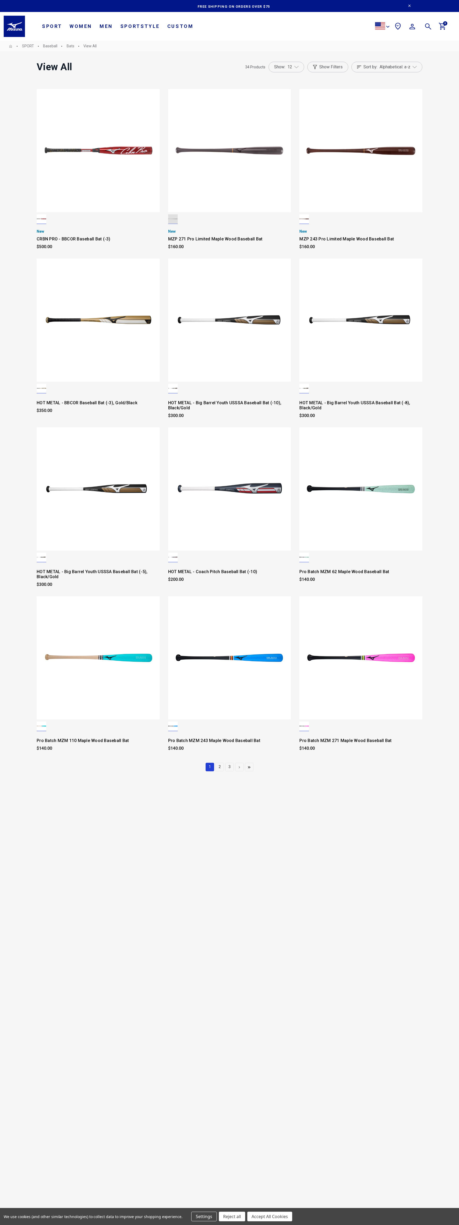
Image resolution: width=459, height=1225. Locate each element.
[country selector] (382, 26)
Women (81, 26)
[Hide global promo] (409, 6)
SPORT (52, 26)
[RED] (41, 219)
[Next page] (239, 767)
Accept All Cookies (270, 1216)
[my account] (412, 27)
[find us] (398, 27)
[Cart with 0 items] (442, 28)
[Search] (428, 27)
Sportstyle (140, 26)
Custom (180, 26)
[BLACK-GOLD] (173, 388)
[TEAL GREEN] (41, 726)
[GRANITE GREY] (173, 219)
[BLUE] (173, 726)
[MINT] (304, 557)
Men (106, 26)
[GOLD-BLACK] (41, 388)
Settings (204, 1216)
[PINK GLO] (304, 726)
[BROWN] (304, 219)
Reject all (232, 1216)
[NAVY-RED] (173, 557)
